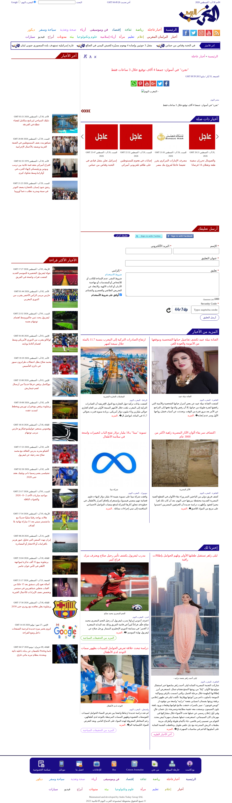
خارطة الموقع (172, 769)
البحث (79, 2)
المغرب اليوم (27, 2)
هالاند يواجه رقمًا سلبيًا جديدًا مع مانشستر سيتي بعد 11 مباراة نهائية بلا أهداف (31, 521)
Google (14, 2)
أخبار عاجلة (198, 56)
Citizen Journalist (135, 769)
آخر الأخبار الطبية (163, 734)
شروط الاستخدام (113, 274)
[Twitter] (149, 237)
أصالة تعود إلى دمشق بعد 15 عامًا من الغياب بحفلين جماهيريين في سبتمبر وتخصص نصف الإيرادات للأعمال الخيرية (31, 588)
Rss (114, 769)
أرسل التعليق (209, 317)
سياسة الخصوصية (41, 769)
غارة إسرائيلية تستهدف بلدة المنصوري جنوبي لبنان (60, 45)
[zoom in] (85, 56)
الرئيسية (213, 56)
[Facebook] (180, 237)
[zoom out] (95, 56)
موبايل (62, 769)
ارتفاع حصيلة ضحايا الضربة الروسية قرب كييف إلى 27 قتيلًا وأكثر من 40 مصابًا (212, 165)
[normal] (90, 56)
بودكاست (190, 769)
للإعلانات (97, 769)
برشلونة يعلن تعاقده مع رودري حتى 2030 (31, 606)
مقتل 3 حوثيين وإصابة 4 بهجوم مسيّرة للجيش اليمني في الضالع (132, 45)
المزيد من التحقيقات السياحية (98, 638)
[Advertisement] (95, 16)
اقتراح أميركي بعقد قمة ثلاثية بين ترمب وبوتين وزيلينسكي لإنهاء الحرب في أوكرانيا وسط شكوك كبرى (31, 169)
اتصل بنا (80, 769)
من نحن (155, 769)
